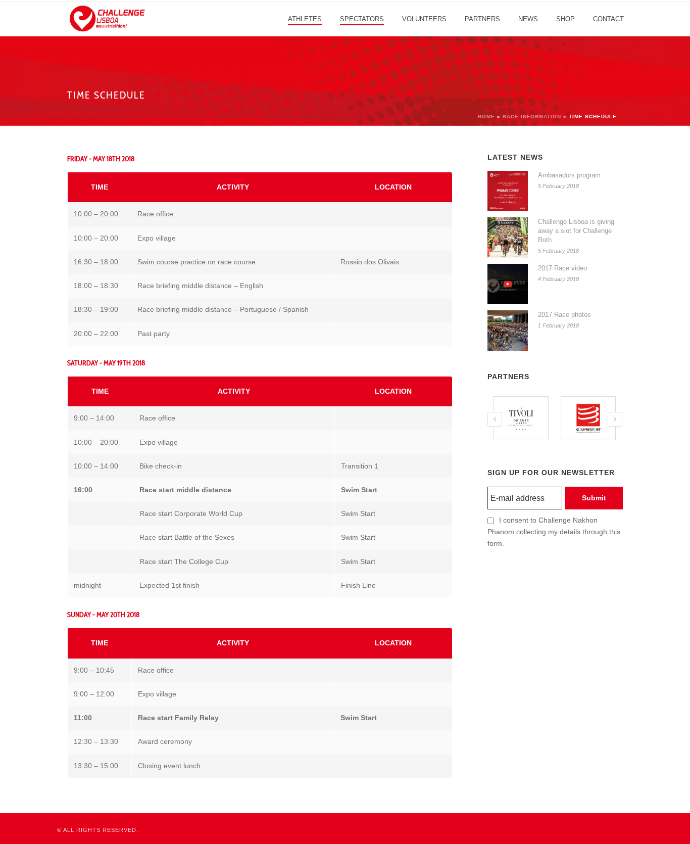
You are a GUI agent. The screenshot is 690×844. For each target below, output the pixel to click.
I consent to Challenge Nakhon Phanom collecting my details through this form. (553, 531)
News (528, 19)
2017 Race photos (564, 314)
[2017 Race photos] (507, 330)
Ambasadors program (569, 175)
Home (486, 116)
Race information (532, 116)
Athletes (305, 19)
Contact (608, 19)
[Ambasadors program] (507, 191)
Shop (565, 19)
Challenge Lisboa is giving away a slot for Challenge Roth (576, 231)
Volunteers (424, 19)
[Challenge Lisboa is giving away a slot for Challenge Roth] (507, 237)
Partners (482, 19)
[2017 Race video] (507, 284)
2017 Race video (562, 268)
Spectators (362, 19)
